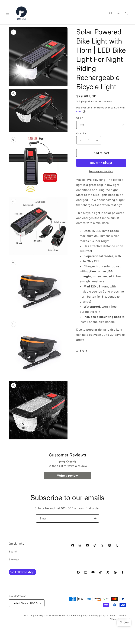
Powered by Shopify (59, 615)
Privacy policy (98, 615)
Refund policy (80, 615)
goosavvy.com (40, 615)
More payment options (101, 171)
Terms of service (117, 615)
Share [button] (83, 350)
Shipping (81, 101)
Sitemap (14, 559)
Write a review (67, 475)
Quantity (81, 133)
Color (79, 117)
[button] (7, 13)
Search (13, 551)
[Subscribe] (95, 518)
